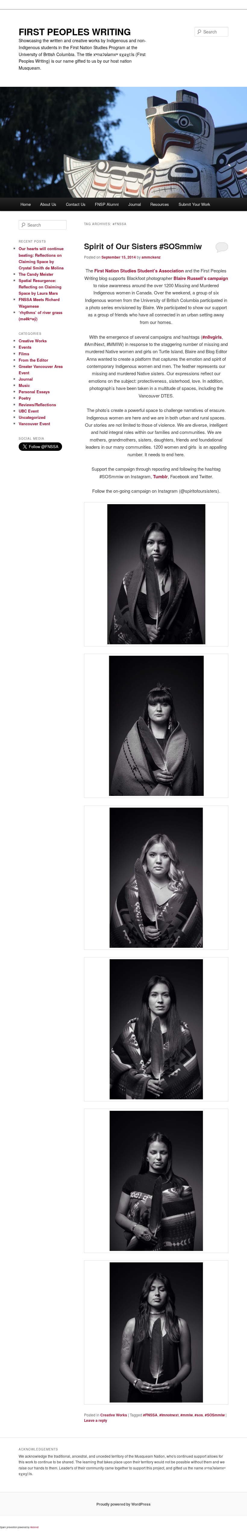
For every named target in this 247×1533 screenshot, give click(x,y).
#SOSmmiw (215, 1415)
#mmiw (186, 1415)
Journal (134, 204)
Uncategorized (32, 417)
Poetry (25, 398)
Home (25, 204)
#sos (199, 1415)
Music (24, 385)
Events (25, 347)
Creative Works (113, 1415)
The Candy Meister (36, 274)
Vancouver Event (34, 423)
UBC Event (29, 411)
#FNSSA (150, 1415)
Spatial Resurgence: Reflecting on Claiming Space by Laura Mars (40, 287)
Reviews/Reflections (37, 404)
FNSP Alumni (107, 204)
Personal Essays (34, 391)
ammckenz (151, 257)
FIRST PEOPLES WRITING (75, 31)
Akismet (34, 1527)
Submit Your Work (194, 204)
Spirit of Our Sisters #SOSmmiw (143, 246)
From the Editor (33, 360)
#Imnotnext (169, 1415)
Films (24, 354)
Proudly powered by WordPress (123, 1504)
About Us (48, 204)
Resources (159, 204)
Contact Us (76, 204)
